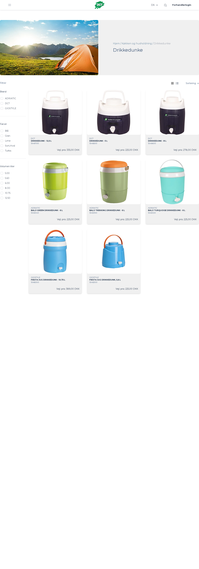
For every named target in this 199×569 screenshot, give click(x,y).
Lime (8, 140)
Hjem (116, 43)
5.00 (7, 173)
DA (153, 5)
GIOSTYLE (10, 108)
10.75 (7, 193)
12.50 (7, 198)
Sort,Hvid (10, 145)
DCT (7, 103)
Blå (6, 130)
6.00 (7, 183)
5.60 (7, 178)
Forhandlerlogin (181, 5)
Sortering (191, 83)
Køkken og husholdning (137, 43)
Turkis (8, 150)
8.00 (7, 188)
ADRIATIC (10, 98)
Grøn (7, 135)
